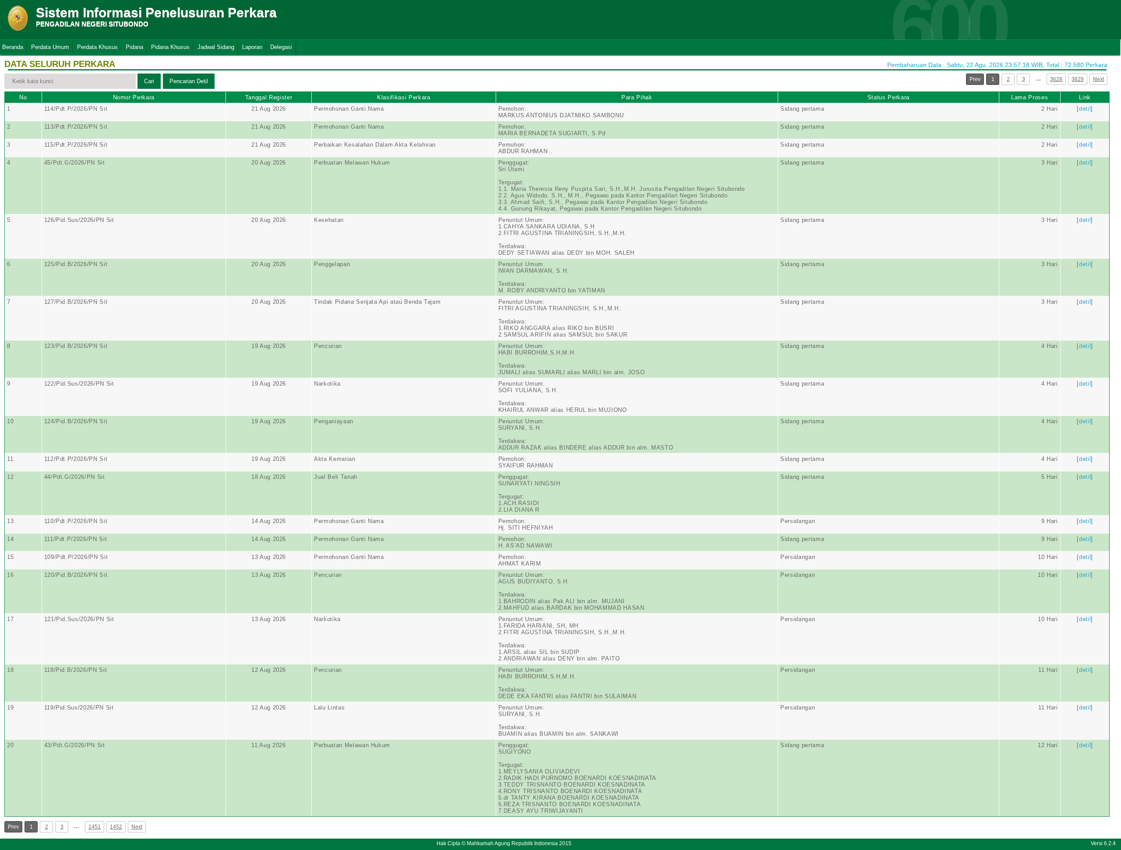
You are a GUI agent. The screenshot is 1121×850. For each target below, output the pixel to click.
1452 (116, 827)
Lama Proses (1029, 97)
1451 (94, 827)
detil (1085, 108)
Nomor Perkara (134, 97)
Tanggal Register (268, 97)
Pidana (134, 47)
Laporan (252, 47)
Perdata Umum (50, 47)
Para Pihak (636, 97)
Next (1098, 79)
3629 (1078, 79)
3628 (1056, 79)
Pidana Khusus (170, 47)
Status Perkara (888, 97)
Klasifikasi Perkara (403, 97)
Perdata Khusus (97, 47)
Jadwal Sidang (215, 47)
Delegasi (281, 47)
